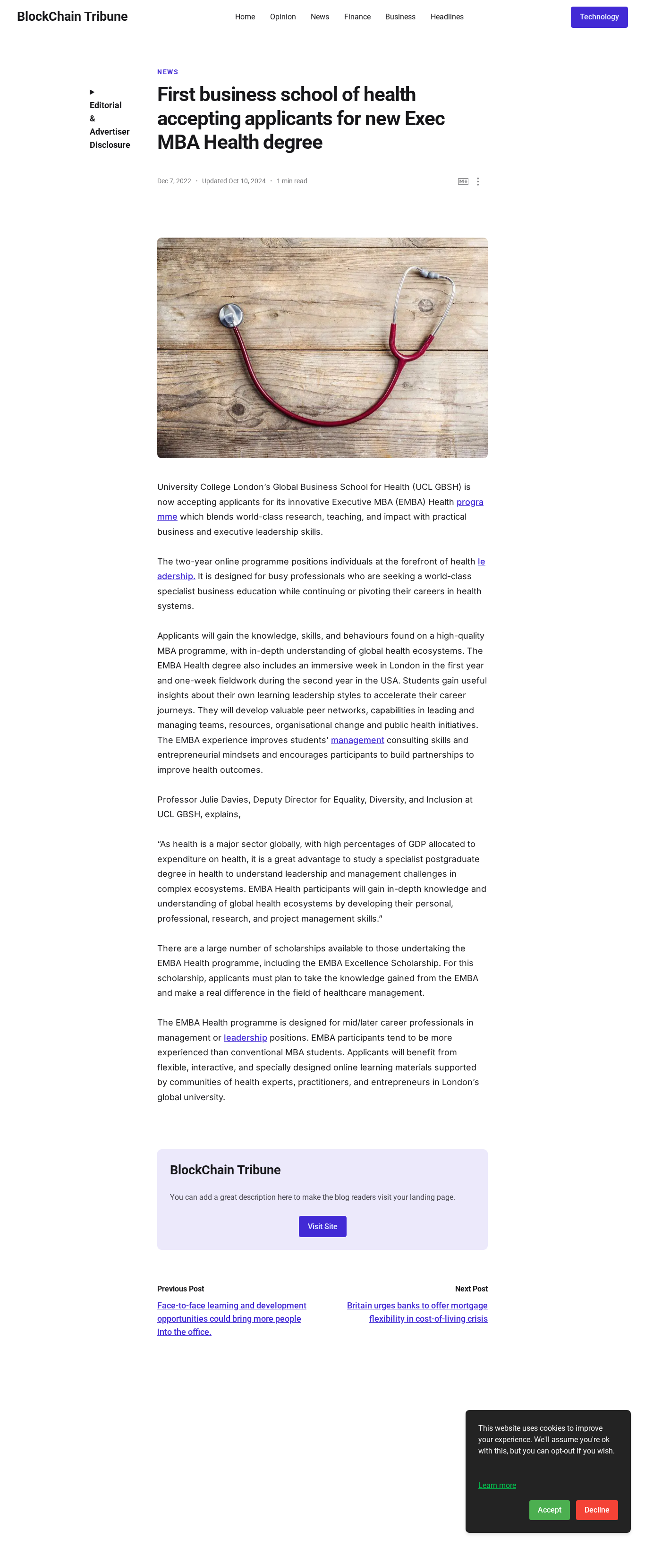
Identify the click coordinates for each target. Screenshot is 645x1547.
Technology (599, 16)
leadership (245, 1038)
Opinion (283, 16)
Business (400, 16)
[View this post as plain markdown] (463, 181)
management (357, 740)
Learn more (497, 1485)
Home (245, 16)
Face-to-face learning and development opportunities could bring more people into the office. (231, 1318)
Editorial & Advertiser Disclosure (110, 125)
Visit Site (323, 1226)
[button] (478, 181)
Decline (597, 1509)
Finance (357, 16)
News (320, 16)
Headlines (447, 16)
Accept (549, 1509)
